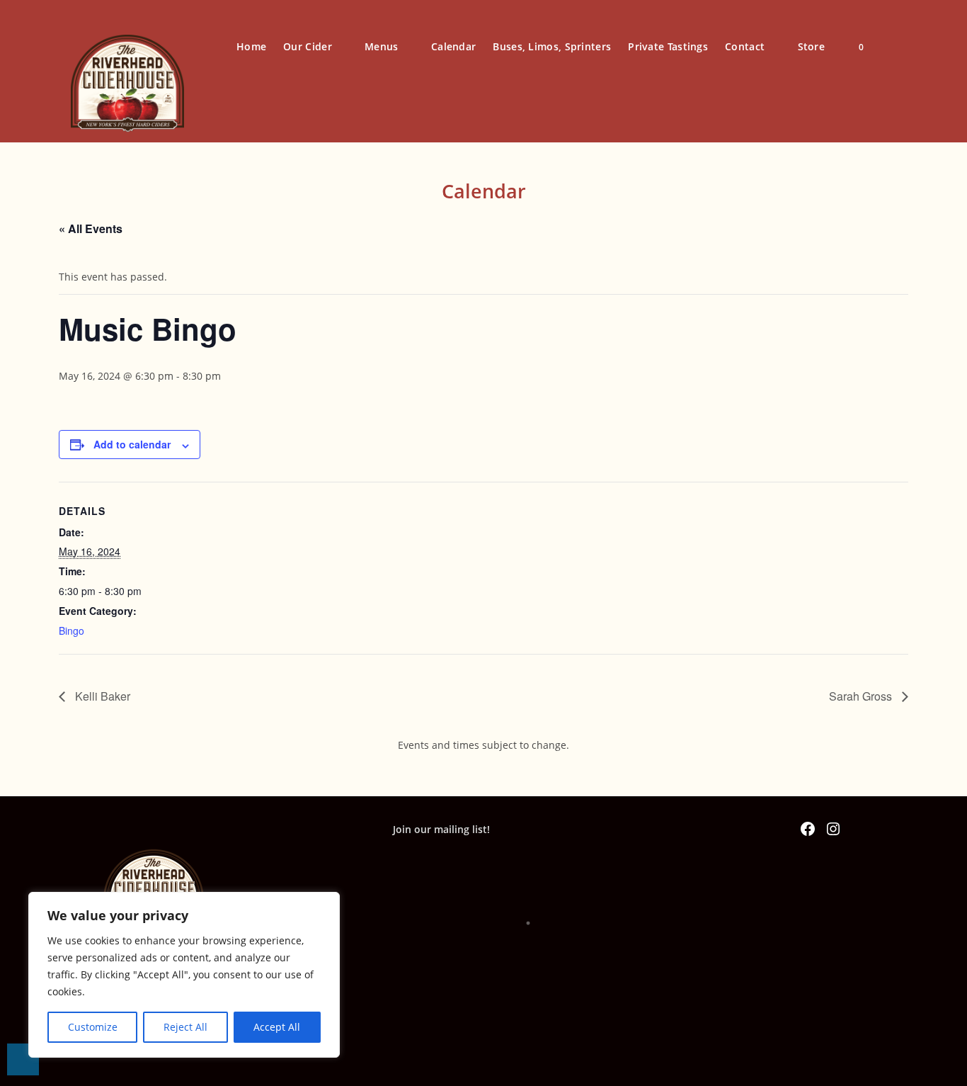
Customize (93, 1027)
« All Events (90, 228)
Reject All (185, 1027)
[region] (184, 975)
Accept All (276, 1027)
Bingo (71, 630)
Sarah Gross (862, 696)
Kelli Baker (101, 696)
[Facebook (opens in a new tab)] (894, 45)
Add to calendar (132, 444)
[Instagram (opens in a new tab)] (919, 45)
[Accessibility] (23, 1059)
